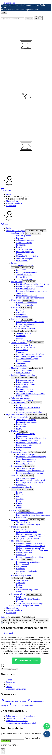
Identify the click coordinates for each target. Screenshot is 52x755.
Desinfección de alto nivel (26, 295)
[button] (9, 181)
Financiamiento (12, 201)
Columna (19, 499)
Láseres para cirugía (24, 445)
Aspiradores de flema (24, 345)
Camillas (19, 573)
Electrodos (20, 569)
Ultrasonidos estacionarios (26, 303)
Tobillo (19, 505)
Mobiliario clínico (23, 373)
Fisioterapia (16, 559)
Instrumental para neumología (28, 524)
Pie (17, 496)
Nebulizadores (22, 350)
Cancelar (29, 19)
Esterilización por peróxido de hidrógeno (32, 284)
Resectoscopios (22, 436)
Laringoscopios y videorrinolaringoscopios (33, 515)
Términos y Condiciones (16, 689)
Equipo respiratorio (23, 361)
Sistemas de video (23, 522)
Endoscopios (21, 424)
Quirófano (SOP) (18, 233)
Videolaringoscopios (24, 249)
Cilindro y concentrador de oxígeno (30, 354)
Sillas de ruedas (22, 580)
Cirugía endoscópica (24, 242)
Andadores (20, 583)
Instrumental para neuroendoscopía (30, 471)
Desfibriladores (22, 261)
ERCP (18, 405)
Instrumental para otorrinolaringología (31, 457)
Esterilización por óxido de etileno (29, 286)
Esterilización (16, 282)
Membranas (20, 336)
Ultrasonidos (16, 300)
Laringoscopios (22, 387)
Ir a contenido (9, 3)
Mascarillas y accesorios (25, 347)
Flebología (15, 541)
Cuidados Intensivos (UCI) (22, 265)
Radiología (15, 307)
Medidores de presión (24, 391)
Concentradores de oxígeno (27, 359)
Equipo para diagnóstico (25, 324)
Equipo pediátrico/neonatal (26, 272)
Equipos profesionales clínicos (28, 562)
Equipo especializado (24, 463)
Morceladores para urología (27, 440)
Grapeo (19, 254)
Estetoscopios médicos (25, 380)
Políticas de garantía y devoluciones (20, 716)
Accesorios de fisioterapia (26, 571)
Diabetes (15, 527)
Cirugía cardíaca (22, 326)
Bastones (19, 585)
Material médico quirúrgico (27, 256)
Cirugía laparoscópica (20, 417)
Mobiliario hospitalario (25, 370)
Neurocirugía (16, 466)
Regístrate (6, 741)
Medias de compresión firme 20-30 (30, 548)
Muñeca (19, 494)
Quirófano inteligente (24, 258)
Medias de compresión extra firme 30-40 (32, 550)
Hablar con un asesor (28, 661)
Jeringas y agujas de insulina (27, 538)
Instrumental (21, 245)
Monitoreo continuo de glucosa (28, 534)
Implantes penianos (23, 447)
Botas (18, 501)
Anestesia (15, 510)
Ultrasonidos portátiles (25, 305)
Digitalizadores (22, 317)
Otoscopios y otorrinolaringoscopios (30, 393)
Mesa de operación (23, 236)
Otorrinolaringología (19, 452)
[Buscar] (38, 18)
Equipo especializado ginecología (29, 482)
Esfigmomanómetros (24, 382)
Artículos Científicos (14, 203)
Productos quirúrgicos (25, 252)
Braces (19, 508)
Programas (10, 682)
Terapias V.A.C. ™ (24, 275)
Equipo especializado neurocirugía (30, 473)
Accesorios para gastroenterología (29, 412)
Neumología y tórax (19, 520)
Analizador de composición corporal (30, 536)
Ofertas (9, 680)
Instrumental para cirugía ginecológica (31, 480)
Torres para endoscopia (25, 434)
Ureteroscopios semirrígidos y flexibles (31, 438)
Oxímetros (20, 352)
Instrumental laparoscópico (26, 422)
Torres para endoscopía (25, 454)
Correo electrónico (32, 738)
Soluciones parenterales (20, 398)
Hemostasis (20, 410)
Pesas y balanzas (22, 396)
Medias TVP (21, 555)
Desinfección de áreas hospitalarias (30, 298)
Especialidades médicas (17, 199)
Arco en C (20, 312)
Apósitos (19, 338)
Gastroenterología (18, 403)
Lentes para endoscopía (25, 461)
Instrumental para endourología (28, 443)
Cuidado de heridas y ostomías (23, 328)
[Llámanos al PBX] (46, 734)
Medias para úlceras (24, 552)
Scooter (19, 592)
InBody (14, 263)
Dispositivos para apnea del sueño (29, 356)
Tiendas (9, 687)
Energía (19, 247)
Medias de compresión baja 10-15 (29, 543)
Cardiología (16, 319)
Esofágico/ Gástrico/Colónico (28, 407)
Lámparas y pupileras (24, 389)
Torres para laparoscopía (26, 420)
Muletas (19, 587)
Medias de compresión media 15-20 (30, 546)
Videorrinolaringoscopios (26, 459)
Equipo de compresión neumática (29, 557)
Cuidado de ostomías (24, 340)
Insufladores (21, 426)
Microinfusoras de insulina (26, 532)
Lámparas (20, 238)
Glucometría (21, 529)
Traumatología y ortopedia (21, 487)
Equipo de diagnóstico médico (23, 375)
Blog (8, 684)
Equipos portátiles (23, 564)
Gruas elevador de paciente (27, 589)
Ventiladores (21, 363)
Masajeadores (21, 566)
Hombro (19, 503)
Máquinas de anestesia (25, 240)
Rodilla (19, 492)
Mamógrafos (21, 314)
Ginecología (16, 475)
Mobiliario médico (18, 368)
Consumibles (21, 277)
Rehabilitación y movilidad (22, 575)
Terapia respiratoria (19, 342)
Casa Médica (9, 633)
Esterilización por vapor (25, 289)
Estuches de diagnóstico (25, 384)
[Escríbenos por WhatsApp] (46, 726)
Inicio (8, 194)
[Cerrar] (3, 749)
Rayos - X (20, 310)
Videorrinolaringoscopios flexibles (29, 513)
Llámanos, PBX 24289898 (17, 721)
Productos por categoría (18, 196)
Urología (15, 431)
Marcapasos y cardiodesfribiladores (30, 322)
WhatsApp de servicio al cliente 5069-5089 (23, 723)
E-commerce (11, 206)
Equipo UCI (21, 270)
